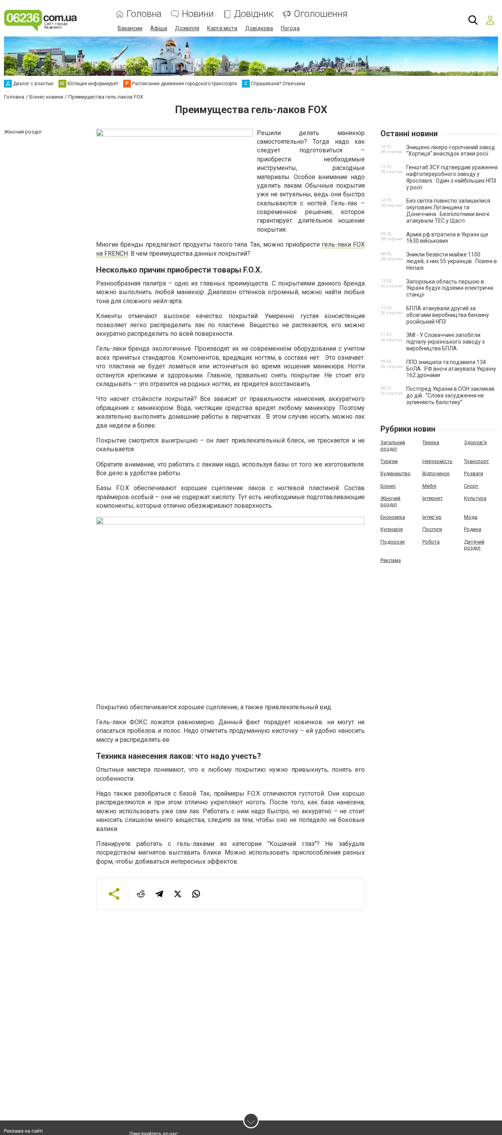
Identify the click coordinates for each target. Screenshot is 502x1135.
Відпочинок (436, 473)
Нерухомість (437, 461)
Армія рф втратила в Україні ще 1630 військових (447, 237)
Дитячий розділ (474, 545)
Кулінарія (391, 529)
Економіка (392, 517)
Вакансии (130, 28)
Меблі (429, 486)
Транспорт (476, 461)
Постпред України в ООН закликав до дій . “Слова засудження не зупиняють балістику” (450, 395)
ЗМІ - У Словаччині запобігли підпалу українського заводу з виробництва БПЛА (445, 341)
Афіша (158, 28)
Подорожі (392, 542)
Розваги (473, 473)
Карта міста (222, 28)
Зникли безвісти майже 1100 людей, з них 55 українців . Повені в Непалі (451, 261)
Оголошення (320, 14)
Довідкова (259, 28)
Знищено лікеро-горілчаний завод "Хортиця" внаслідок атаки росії (450, 150)
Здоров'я (475, 442)
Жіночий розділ (390, 501)
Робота (431, 542)
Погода (290, 28)
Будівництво (395, 473)
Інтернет (432, 498)
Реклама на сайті (23, 1131)
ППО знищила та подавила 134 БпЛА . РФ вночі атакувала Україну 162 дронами (451, 369)
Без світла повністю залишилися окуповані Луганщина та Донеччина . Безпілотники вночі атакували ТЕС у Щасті (448, 210)
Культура (475, 498)
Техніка (430, 442)
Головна (144, 14)
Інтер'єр (432, 517)
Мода (470, 517)
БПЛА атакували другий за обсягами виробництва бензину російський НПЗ (447, 315)
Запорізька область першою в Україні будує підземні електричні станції (449, 288)
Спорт (471, 486)
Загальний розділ (392, 445)
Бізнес (388, 486)
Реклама (390, 560)
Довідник (253, 14)
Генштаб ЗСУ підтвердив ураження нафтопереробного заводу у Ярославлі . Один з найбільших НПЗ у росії (452, 177)
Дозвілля (187, 28)
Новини (198, 14)
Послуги (432, 529)
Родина (472, 529)
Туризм (389, 461)
